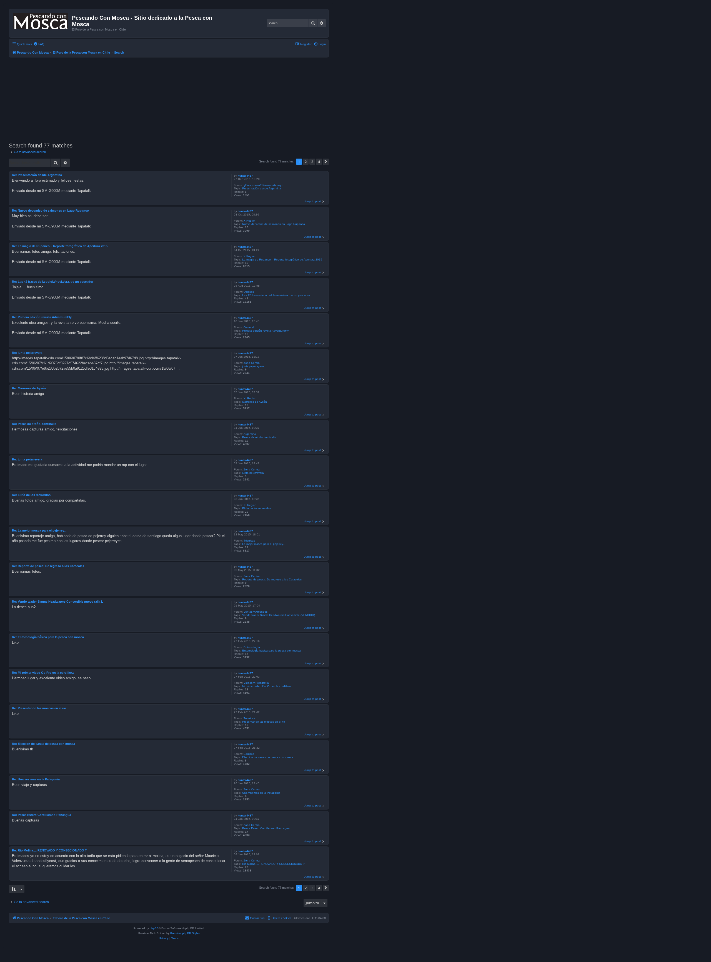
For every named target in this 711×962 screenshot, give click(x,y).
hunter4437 (245, 175)
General (249, 327)
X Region (250, 220)
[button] (326, 162)
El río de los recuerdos (256, 508)
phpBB (154, 928)
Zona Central (252, 362)
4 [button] (319, 161)
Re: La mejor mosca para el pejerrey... (39, 530)
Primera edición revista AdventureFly (265, 330)
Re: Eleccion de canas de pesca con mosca (43, 743)
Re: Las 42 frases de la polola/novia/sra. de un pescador (52, 281)
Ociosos (249, 291)
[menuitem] (38, 44)
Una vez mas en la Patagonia (261, 792)
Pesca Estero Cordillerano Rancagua (266, 828)
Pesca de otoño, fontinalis (259, 437)
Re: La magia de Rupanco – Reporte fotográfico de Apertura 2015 (59, 246)
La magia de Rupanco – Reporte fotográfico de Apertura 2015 (282, 259)
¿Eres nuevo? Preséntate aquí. (264, 185)
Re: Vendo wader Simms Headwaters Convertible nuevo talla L (57, 601)
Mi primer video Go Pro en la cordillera (266, 686)
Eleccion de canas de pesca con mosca (267, 757)
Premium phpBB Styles (185, 933)
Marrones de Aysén (254, 401)
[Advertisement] (175, 99)
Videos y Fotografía (256, 682)
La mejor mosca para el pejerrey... (264, 543)
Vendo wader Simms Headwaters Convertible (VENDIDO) (278, 615)
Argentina (250, 433)
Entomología (252, 647)
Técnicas (249, 540)
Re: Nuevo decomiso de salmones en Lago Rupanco (50, 210)
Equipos (249, 753)
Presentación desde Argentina (261, 188)
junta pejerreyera (253, 366)
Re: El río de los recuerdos (31, 495)
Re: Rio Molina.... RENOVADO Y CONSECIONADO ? (49, 850)
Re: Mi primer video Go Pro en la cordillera (43, 672)
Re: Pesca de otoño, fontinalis (34, 423)
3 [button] (312, 161)
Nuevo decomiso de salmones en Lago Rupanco (273, 224)
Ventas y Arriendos (255, 611)
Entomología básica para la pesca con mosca (271, 650)
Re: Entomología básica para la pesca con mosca (48, 637)
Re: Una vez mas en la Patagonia (36, 779)
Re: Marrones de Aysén (29, 388)
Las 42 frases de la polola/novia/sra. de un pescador (276, 295)
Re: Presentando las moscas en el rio (39, 708)
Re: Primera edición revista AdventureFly (42, 317)
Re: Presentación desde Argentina (37, 175)
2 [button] (306, 161)
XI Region (250, 398)
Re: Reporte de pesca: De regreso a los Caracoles (48, 566)
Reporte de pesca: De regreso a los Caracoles (272, 579)
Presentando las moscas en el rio (263, 721)
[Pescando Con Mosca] (41, 20)
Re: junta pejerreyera (27, 352)
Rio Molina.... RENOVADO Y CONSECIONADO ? (273, 863)
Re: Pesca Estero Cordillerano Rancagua (41, 814)
